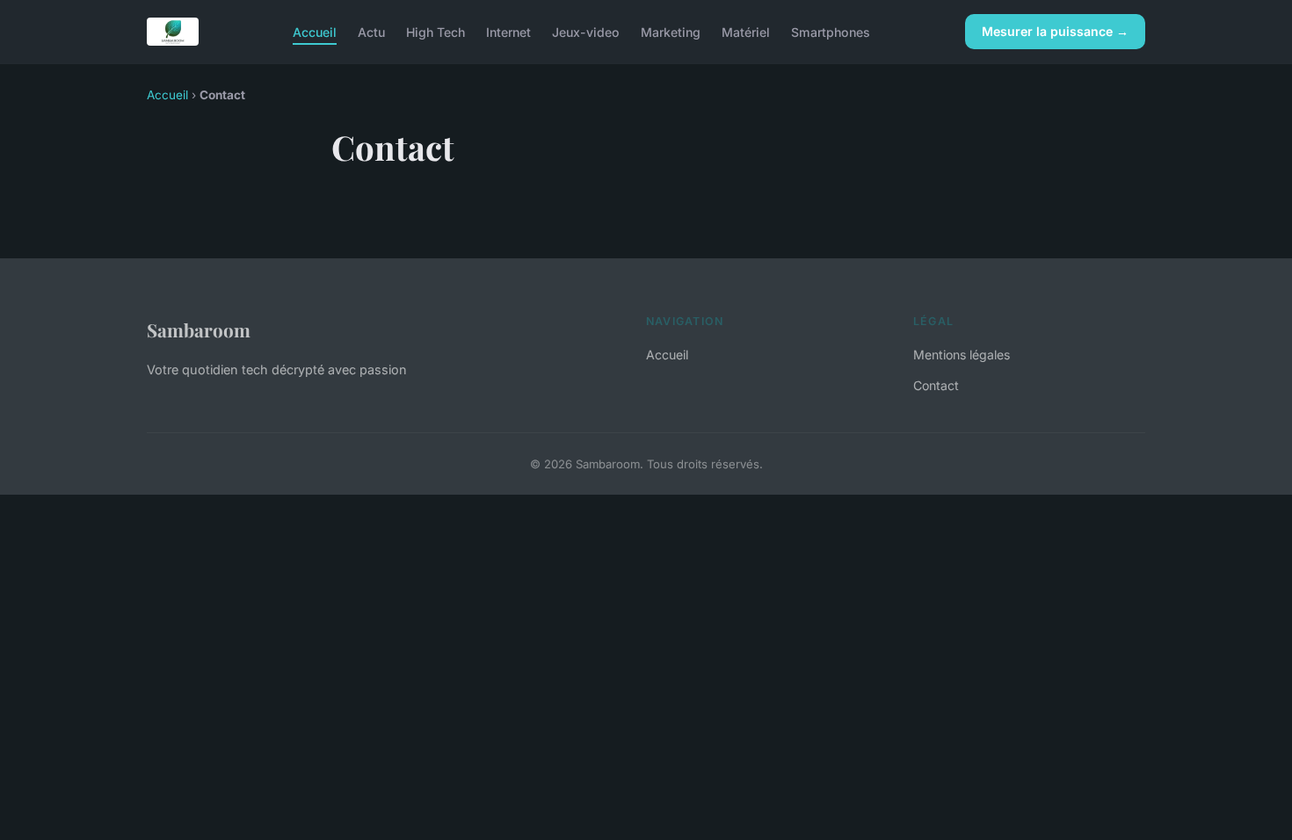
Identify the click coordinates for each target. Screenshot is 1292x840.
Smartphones (830, 31)
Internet (508, 31)
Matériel (746, 31)
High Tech (435, 31)
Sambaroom (198, 329)
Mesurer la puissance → (1055, 31)
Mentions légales (961, 354)
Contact (936, 385)
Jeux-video (586, 31)
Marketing (670, 31)
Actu (371, 31)
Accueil (315, 31)
